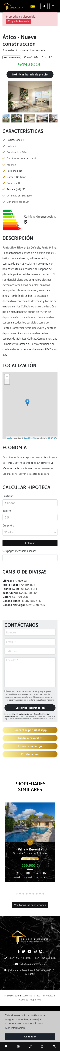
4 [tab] (27, 894)
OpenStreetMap (30, 437)
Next (53, 96)
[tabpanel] (30, 843)
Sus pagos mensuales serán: (19, 551)
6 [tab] (33, 894)
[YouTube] (29, 951)
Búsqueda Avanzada (18, 21)
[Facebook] (19, 951)
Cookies (23, 999)
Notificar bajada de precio (30, 74)
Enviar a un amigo (30, 746)
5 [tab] (30, 894)
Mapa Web (35, 999)
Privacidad (49, 995)
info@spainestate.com (32, 964)
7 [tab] (37, 894)
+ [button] (7, 377)
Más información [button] (15, 1028)
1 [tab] (17, 894)
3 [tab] (23, 894)
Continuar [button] (30, 1036)
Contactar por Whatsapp (30, 730)
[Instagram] (35, 951)
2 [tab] (20, 894)
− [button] (7, 382)
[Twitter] (23, 951)
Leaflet (9, 437)
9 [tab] (43, 894)
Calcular (30, 543)
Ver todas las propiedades (30, 905)
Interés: (7, 511)
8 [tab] (40, 894)
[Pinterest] (40, 951)
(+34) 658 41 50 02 (20, 957)
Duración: (8, 525)
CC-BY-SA (52, 437)
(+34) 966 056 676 (45, 957)
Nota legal (35, 995)
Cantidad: (8, 496)
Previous (6, 96)
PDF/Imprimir (30, 754)
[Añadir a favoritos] (30, 842)
